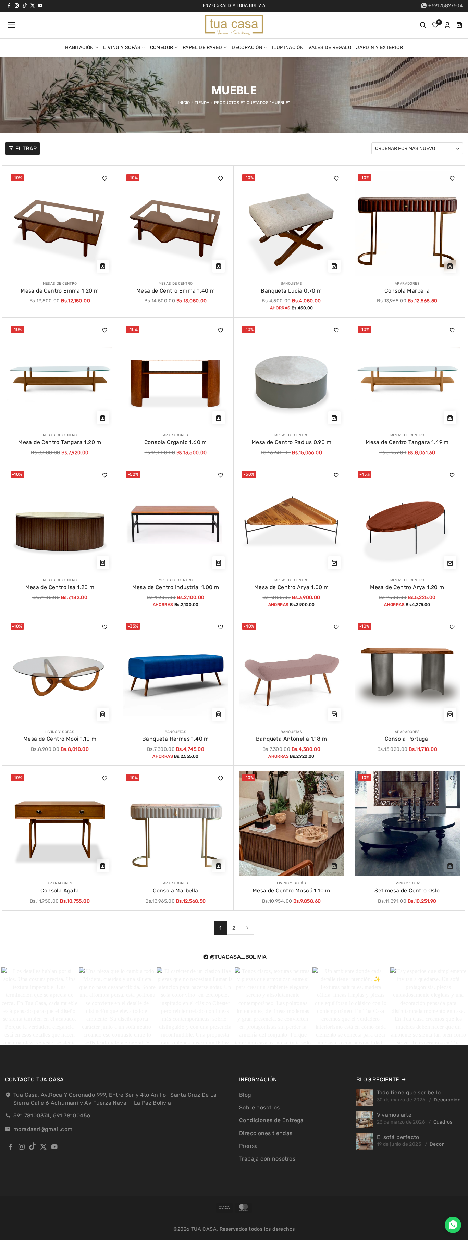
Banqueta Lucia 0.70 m (291, 290)
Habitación (79, 47)
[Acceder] (447, 25)
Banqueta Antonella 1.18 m (291, 738)
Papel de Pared (202, 47)
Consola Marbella (407, 290)
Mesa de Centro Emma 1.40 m (175, 290)
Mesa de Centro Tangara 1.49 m (407, 442)
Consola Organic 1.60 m (175, 442)
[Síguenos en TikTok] (24, 5)
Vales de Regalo (329, 47)
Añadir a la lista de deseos (105, 178)
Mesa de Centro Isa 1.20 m (60, 587)
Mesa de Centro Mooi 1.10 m (59, 738)
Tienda (202, 102)
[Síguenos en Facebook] (9, 5)
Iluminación (288, 47)
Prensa (248, 1146)
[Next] (247, 928)
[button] (10, 25)
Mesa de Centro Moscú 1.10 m (291, 890)
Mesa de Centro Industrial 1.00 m (175, 587)
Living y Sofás (121, 47)
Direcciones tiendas (266, 1133)
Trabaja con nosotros (267, 1158)
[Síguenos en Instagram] (16, 5)
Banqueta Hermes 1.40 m (175, 738)
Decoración (247, 47)
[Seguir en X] (32, 5)
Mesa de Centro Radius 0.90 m (291, 442)
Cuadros (443, 1122)
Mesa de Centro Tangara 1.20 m (59, 442)
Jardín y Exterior (379, 47)
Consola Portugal (407, 738)
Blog (245, 1095)
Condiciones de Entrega (271, 1120)
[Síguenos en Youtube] (40, 5)
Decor (437, 1144)
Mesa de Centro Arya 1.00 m (291, 587)
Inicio (184, 102)
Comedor (161, 47)
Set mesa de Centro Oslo (407, 890)
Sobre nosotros (259, 1107)
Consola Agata (59, 890)
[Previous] (17, 1006)
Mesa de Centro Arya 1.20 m (407, 587)
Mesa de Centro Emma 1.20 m (60, 290)
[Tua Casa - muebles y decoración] (234, 25)
